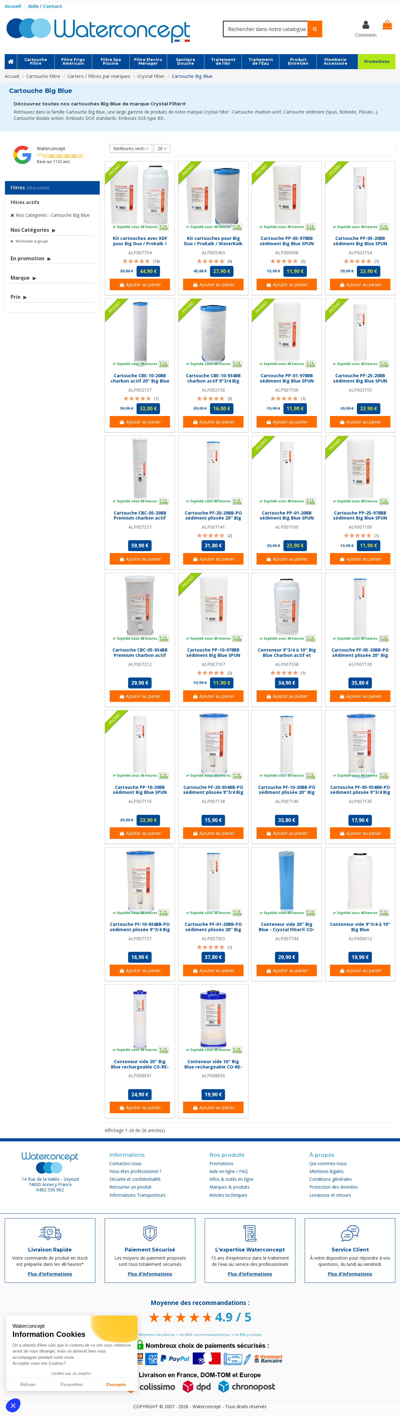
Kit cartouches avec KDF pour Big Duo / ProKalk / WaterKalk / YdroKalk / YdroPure (140, 246)
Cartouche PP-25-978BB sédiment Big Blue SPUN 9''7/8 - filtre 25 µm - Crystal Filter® (360, 520)
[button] (13, 1405)
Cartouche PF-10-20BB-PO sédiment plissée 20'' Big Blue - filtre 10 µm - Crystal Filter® (287, 795)
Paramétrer (72, 1384)
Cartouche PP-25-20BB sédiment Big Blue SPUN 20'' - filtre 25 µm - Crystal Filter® (360, 383)
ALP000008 (286, 253)
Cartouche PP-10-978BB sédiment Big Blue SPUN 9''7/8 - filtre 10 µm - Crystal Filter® (213, 657)
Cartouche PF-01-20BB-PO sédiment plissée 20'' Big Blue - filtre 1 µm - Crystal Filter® (213, 932)
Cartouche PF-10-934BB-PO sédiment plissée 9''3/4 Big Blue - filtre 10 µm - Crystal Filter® (140, 932)
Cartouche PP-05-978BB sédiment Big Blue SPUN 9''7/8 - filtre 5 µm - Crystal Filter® (287, 246)
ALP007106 (286, 390)
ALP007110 (140, 801)
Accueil (13, 6)
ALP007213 (140, 527)
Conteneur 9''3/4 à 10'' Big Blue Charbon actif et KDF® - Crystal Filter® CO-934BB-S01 (287, 657)
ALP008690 (213, 1075)
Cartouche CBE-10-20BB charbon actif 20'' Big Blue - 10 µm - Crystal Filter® (140, 381)
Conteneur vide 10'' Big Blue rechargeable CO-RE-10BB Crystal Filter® (213, 1066)
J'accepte (116, 1384)
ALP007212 (140, 664)
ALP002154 (360, 253)
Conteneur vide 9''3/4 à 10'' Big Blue (360, 926)
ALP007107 (213, 664)
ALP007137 (140, 938)
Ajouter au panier (143, 284)
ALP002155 (360, 390)
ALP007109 (286, 527)
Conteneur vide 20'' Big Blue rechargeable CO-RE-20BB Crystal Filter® (140, 1066)
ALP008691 (140, 1075)
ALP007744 (286, 938)
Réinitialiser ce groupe (31, 241)
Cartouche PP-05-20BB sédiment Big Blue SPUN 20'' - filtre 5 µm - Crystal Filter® (360, 246)
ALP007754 (140, 253)
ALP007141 (213, 527)
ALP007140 (286, 801)
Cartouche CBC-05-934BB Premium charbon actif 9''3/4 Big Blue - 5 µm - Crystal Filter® (140, 657)
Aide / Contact (45, 6)
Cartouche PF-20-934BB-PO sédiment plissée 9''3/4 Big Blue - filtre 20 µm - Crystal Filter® (213, 795)
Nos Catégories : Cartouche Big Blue (53, 215)
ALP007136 (360, 801)
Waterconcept (51, 148)
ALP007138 (213, 801)
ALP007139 (360, 664)
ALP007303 (213, 938)
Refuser (28, 1384)
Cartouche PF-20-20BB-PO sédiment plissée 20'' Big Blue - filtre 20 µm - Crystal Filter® (213, 520)
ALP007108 (360, 527)
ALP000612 (360, 938)
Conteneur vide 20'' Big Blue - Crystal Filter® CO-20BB (287, 929)
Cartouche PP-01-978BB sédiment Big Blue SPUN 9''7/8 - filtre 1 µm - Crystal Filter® (287, 383)
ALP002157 (140, 390)
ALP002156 (213, 390)
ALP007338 (286, 664)
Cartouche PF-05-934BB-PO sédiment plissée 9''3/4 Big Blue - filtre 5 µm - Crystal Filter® (360, 795)
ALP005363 (213, 253)
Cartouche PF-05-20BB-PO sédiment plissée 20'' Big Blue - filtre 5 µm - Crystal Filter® (360, 657)
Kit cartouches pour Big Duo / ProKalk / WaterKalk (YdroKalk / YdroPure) (213, 243)
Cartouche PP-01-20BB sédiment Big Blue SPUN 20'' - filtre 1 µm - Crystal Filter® (287, 520)
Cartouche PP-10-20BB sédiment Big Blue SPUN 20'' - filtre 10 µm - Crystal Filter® (140, 795)
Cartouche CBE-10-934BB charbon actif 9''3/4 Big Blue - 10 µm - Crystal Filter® (213, 383)
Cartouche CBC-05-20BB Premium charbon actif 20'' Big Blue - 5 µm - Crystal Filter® (140, 520)
